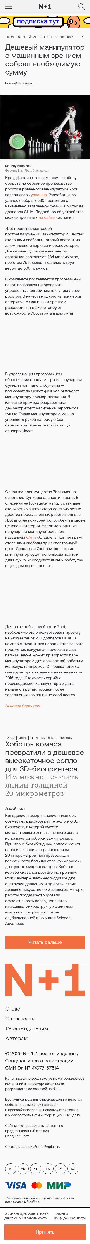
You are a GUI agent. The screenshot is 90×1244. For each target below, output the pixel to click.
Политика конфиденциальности (70, 1216)
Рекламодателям (26, 1028)
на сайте (47, 217)
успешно (39, 194)
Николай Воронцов (18, 83)
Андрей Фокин (15, 808)
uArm (31, 537)
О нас (12, 1008)
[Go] (8, 6)
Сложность (19, 1018)
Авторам (16, 1038)
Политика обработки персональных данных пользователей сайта (39, 1200)
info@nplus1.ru (49, 1146)
